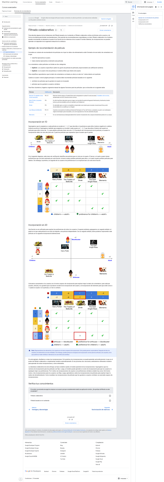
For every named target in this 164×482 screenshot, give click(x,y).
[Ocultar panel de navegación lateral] (20, 479)
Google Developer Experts (32, 451)
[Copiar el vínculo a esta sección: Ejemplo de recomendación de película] (66, 48)
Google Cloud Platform (74, 471)
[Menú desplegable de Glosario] (62, 2)
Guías (50, 2)
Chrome (98, 448)
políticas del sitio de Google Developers (63, 431)
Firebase (98, 451)
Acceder (159, 2)
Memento (31, 114)
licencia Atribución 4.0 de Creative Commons (74, 430)
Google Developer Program (32, 445)
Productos (41, 25)
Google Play (99, 461)
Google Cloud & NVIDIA (31, 456)
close (161, 7)
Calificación (48, 92)
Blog (61, 445)
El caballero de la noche (103, 95)
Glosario (57, 2)
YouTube (62, 459)
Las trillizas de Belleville (35, 110)
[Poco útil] (112, 25)
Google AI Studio (100, 453)
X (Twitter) (63, 456)
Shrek (30, 105)
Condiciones (28, 478)
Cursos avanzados (40, 2)
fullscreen (159, 7)
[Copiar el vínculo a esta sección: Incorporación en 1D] (49, 122)
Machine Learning (9, 2)
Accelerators (28, 453)
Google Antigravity (101, 456)
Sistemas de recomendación (22, 11)
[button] (11, 47)
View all (98, 464)
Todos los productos (97, 471)
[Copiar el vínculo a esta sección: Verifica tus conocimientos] (55, 384)
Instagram (63, 451)
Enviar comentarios (105, 30)
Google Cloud (99, 459)
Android (98, 445)
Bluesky (62, 448)
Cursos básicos (27, 2)
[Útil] (109, 25)
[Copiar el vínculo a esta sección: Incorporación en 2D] (49, 225)
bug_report (156, 7)
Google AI (85, 471)
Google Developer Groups (32, 448)
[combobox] (133, 2)
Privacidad (36, 478)
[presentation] (67, 126)
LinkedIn (62, 453)
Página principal (6, 11)
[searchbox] (11, 16)
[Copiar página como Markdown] (61, 30)
